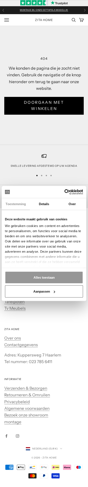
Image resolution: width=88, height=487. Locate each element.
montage (12, 421)
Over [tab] (72, 204)
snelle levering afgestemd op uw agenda (44, 165)
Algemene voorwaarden (27, 408)
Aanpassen (41, 291)
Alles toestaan (44, 277)
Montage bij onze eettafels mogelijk (44, 10)
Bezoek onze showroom (26, 415)
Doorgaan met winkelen (44, 105)
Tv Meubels (15, 308)
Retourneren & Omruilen (27, 394)
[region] (44, 160)
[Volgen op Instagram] (17, 436)
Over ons (12, 338)
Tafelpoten (14, 301)
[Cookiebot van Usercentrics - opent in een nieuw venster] (64, 192)
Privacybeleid (17, 401)
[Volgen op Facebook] (6, 436)
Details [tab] (44, 204)
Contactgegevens (21, 344)
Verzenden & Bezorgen (25, 388)
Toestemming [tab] (16, 204)
